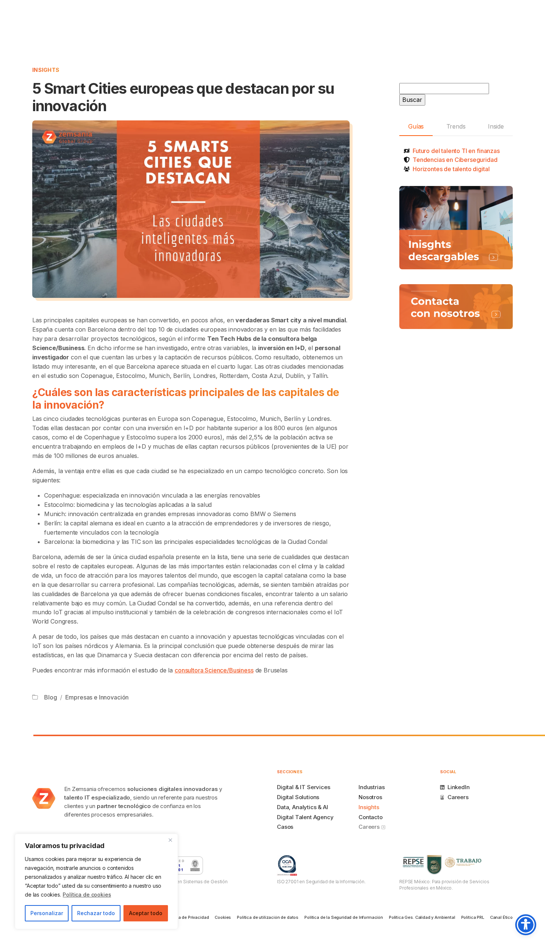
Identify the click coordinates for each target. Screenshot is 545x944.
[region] (96, 881)
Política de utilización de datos (267, 917)
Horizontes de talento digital (451, 169)
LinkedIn (458, 787)
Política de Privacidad (187, 917)
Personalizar (46, 913)
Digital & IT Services (303, 787)
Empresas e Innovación (97, 697)
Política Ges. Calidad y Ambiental (422, 917)
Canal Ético (501, 917)
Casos (285, 826)
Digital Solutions (298, 797)
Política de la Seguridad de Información (343, 917)
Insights (45, 70)
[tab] (416, 126)
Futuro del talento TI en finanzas (456, 150)
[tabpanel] (456, 160)
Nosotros (370, 797)
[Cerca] (170, 839)
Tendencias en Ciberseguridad (455, 159)
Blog (50, 697)
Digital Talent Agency (305, 817)
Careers (370, 826)
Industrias (371, 787)
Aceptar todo (145, 913)
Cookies (223, 917)
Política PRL (472, 917)
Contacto (371, 817)
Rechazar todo (96, 913)
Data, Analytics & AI (302, 807)
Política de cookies (87, 894)
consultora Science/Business (214, 670)
